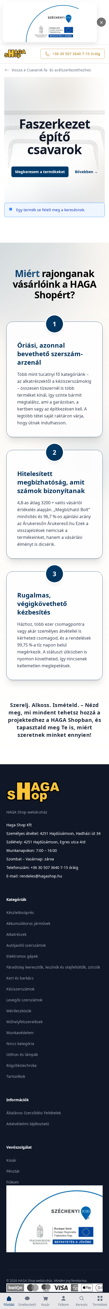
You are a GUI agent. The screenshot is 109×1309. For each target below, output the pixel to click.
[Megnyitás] (50, 22)
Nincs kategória (20, 1043)
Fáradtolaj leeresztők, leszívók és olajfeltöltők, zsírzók (53, 967)
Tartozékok (15, 1076)
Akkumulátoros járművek (28, 923)
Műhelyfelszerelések (24, 1021)
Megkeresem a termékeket (40, 171)
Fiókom (12, 1182)
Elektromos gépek (22, 956)
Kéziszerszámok (20, 988)
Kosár (11, 1160)
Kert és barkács (20, 978)
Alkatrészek (16, 934)
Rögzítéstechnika (21, 1065)
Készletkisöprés (20, 912)
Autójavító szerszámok (26, 945)
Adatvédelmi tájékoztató (27, 1123)
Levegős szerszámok (24, 999)
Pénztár (13, 1171)
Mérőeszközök (18, 1010)
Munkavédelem (20, 1032)
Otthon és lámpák (22, 1054)
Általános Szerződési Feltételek (33, 1112)
